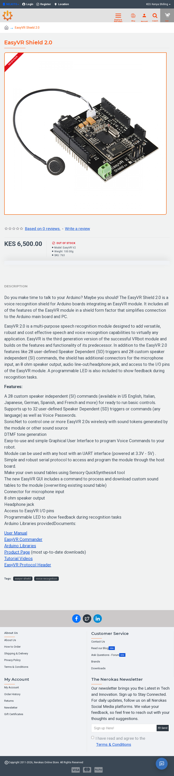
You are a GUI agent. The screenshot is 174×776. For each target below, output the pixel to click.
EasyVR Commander (23, 539)
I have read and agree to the (120, 741)
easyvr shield (23, 578)
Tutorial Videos (18, 558)
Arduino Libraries (20, 545)
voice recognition (46, 578)
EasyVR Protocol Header (27, 564)
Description (16, 286)
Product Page (17, 552)
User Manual (15, 533)
